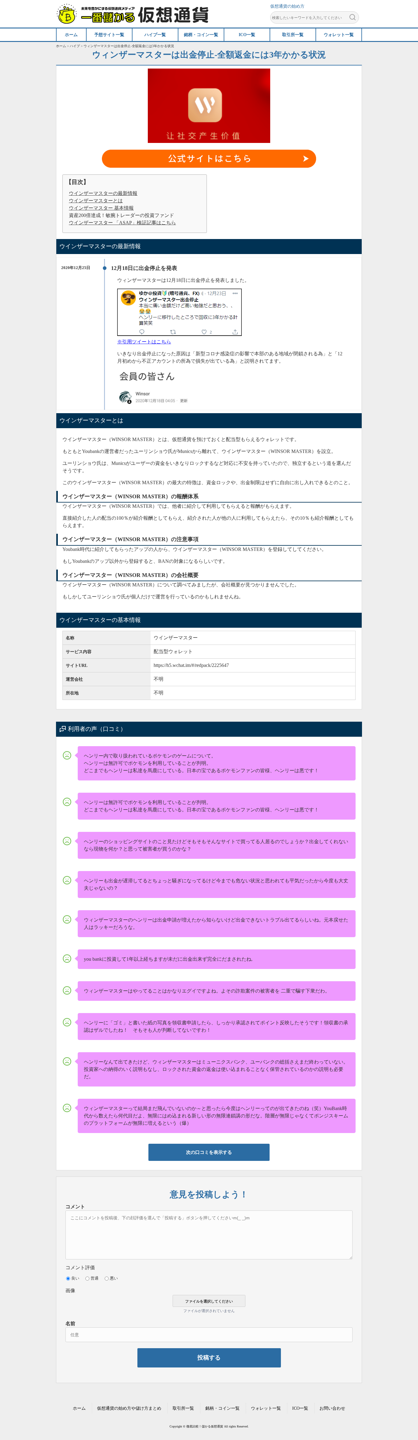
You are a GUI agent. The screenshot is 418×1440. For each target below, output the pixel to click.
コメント (75, 1206)
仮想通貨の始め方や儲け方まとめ (129, 1408)
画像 (70, 1290)
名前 (70, 1323)
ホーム (79, 1408)
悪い (114, 1278)
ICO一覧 (300, 1408)
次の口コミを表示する (209, 1152)
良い (75, 1278)
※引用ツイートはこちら (144, 341)
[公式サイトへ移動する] (209, 160)
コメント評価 (80, 1267)
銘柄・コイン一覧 (222, 1408)
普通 (95, 1278)
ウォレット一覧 (266, 1408)
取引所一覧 (183, 1408)
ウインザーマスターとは (96, 200)
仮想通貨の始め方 (287, 6)
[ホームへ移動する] (132, 20)
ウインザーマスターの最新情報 (103, 193)
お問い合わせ (332, 1408)
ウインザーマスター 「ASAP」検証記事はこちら (122, 222)
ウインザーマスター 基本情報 (101, 208)
